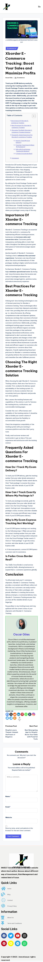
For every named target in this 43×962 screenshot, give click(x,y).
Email (8, 807)
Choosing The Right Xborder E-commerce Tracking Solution (22, 131)
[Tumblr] (29, 714)
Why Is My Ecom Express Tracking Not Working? (23, 150)
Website (8, 817)
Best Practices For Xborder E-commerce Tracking (21, 126)
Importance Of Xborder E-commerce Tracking (20, 122)
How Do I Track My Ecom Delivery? (23, 141)
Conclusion (15, 158)
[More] (14, 718)
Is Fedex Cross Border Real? (24, 153)
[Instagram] (33, 714)
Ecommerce (11, 48)
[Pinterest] (22, 714)
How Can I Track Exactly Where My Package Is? (25, 146)
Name (8, 796)
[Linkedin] (18, 714)
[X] (11, 714)
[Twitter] (7, 718)
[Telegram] (11, 718)
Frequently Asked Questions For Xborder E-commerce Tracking (22, 136)
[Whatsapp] (26, 714)
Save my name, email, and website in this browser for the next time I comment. (19, 829)
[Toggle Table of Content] (32, 116)
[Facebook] (7, 714)
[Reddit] (14, 714)
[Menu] (39, 6)
